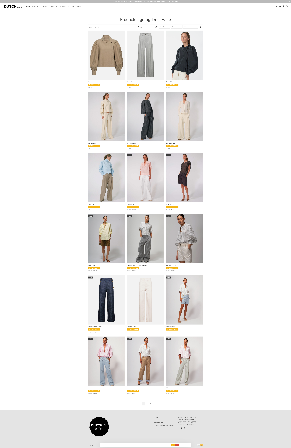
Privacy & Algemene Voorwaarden (164, 425)
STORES (78, 6)
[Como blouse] (106, 55)
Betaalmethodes (158, 422)
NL (276, 6)
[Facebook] (178, 428)
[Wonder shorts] (184, 239)
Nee (177, 444)
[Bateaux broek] (106, 361)
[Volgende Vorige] (150, 403)
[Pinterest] (184, 428)
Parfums (44, 6)
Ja (173, 444)
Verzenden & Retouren (160, 420)
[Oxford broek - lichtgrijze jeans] (145, 239)
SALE (52, 6)
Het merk (71, 6)
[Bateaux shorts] (184, 300)
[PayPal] (201, 445)
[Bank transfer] (198, 445)
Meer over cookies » (184, 445)
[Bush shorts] (184, 178)
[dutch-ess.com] (99, 426)
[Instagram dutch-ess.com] (181, 428)
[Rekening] (280, 6)
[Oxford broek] (145, 55)
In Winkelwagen (94, 84)
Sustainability (61, 6)
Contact (156, 417)
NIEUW (28, 6)
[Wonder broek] (145, 300)
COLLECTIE (35, 6)
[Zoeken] (287, 6)
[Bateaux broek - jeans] (106, 300)
